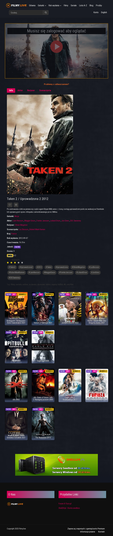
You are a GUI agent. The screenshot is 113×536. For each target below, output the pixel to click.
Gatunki (41, 5)
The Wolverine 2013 (43, 438)
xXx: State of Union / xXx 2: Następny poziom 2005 (43, 398)
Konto (96, 12)
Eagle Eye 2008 (43, 361)
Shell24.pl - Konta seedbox (69, 508)
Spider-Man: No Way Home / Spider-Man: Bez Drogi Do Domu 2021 (97, 320)
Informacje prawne (87, 531)
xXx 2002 (16, 399)
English (104, 12)
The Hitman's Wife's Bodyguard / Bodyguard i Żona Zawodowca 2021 (16, 320)
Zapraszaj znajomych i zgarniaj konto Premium (86, 528)
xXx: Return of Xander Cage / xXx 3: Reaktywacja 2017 (70, 397)
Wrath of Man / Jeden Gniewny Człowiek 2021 (16, 436)
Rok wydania (54, 5)
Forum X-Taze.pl (65, 503)
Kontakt (101, 531)
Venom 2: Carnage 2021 (43, 323)
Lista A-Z (83, 5)
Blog (91, 5)
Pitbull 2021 (16, 361)
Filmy (66, 5)
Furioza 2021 (97, 399)
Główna (32, 5)
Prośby (99, 5)
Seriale (74, 5)
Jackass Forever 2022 (70, 323)
